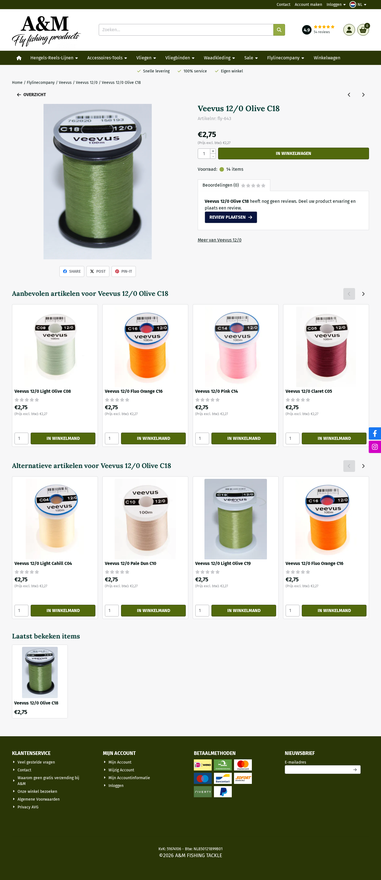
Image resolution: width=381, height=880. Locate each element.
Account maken (308, 4)
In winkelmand (63, 438)
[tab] (234, 185)
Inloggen (334, 4)
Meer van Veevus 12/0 (220, 240)
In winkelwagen (293, 153)
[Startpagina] (19, 58)
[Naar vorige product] (349, 95)
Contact (283, 4)
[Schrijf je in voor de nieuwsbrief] (355, 769)
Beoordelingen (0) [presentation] (220, 185)
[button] (358, 4)
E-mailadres (323, 762)
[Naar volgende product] (363, 95)
